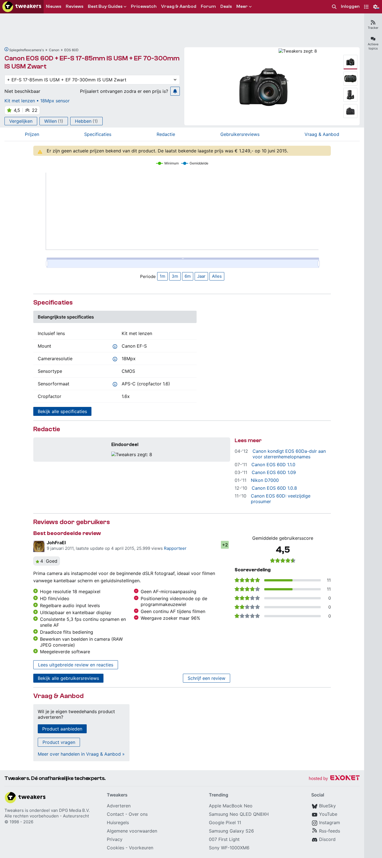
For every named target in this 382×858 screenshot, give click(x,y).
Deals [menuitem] (226, 6)
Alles (217, 276)
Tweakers (14, 810)
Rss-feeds (329, 831)
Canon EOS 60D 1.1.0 (273, 464)
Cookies (115, 847)
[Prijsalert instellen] (175, 91)
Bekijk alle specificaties (62, 411)
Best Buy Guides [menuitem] (105, 6)
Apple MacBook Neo (231, 805)
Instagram (329, 822)
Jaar (201, 276)
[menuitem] (334, 6)
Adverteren (119, 805)
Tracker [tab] (373, 28)
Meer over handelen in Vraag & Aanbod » (81, 754)
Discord (327, 839)
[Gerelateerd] (6, 49)
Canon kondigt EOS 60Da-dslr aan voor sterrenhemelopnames (289, 453)
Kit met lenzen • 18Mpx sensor (37, 100)
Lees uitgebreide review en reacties (75, 665)
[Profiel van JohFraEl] (38, 546)
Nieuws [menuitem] (53, 6)
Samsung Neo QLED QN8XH (239, 814)
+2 (225, 545)
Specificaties (97, 134)
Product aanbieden (62, 729)
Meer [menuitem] (242, 6)
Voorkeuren (141, 847)
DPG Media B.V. (74, 810)
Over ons (138, 814)
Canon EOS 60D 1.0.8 (274, 488)
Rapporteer (175, 548)
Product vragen (59, 742)
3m (175, 276)
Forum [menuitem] (208, 6)
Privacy (114, 839)
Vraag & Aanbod (322, 134)
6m (188, 276)
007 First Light (224, 839)
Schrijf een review (206, 678)
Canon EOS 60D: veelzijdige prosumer (280, 498)
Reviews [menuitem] (74, 6)
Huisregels (118, 822)
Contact (115, 814)
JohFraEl (56, 542)
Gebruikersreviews (240, 134)
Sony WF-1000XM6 (229, 847)
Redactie (166, 134)
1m (162, 276)
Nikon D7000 (265, 480)
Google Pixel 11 (225, 822)
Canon (54, 50)
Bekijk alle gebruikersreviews (68, 678)
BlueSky (327, 805)
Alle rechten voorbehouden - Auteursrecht (46, 816)
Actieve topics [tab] (373, 46)
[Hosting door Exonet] (334, 778)
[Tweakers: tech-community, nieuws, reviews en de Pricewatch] (22, 6)
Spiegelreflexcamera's (26, 50)
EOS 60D (71, 50)
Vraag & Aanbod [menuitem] (178, 6)
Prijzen (32, 134)
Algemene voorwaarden (132, 831)
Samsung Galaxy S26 (231, 831)
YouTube (328, 814)
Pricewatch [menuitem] (144, 6)
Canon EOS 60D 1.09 (274, 472)
